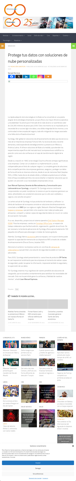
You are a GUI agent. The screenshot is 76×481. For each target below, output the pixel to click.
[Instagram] (40, 76)
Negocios (11, 46)
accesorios (31, 237)
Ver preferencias (38, 474)
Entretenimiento (17, 35)
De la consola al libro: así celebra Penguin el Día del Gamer (10, 403)
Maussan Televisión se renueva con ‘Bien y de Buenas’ (11, 352)
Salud (29, 35)
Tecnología (6, 40)
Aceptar (38, 463)
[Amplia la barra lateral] (2, 46)
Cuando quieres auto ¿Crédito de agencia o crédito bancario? (46, 352)
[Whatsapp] (33, 76)
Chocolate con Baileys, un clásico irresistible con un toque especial (65, 404)
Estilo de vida (38, 35)
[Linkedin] (26, 76)
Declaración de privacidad (35, 478)
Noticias (5, 35)
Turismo (65, 35)
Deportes (55, 35)
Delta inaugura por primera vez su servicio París (27, 352)
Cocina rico (60, 399)
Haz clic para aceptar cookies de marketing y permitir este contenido (29, 393)
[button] (73, 446)
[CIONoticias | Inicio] (14, 10)
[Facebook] (11, 76)
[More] (48, 76)
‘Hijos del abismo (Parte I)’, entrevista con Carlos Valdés (10, 428)
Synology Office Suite (44, 223)
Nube (17, 289)
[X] (18, 76)
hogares (11, 210)
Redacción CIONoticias (18, 66)
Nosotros (17, 40)
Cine (48, 35)
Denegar (38, 468)
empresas (19, 210)
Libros (5, 398)
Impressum (45, 478)
